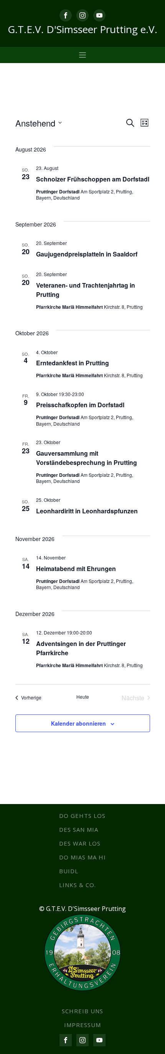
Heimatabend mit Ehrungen (76, 568)
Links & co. (77, 885)
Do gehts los (82, 815)
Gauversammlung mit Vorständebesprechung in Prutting (86, 458)
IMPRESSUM (82, 1025)
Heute (82, 697)
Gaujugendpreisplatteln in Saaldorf (86, 254)
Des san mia (78, 829)
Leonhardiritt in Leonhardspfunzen (87, 510)
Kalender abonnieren (78, 723)
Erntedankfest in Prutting (72, 362)
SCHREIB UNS (82, 1011)
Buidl (68, 871)
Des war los (80, 843)
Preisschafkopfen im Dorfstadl (80, 404)
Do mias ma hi (82, 857)
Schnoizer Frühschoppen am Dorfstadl (92, 179)
